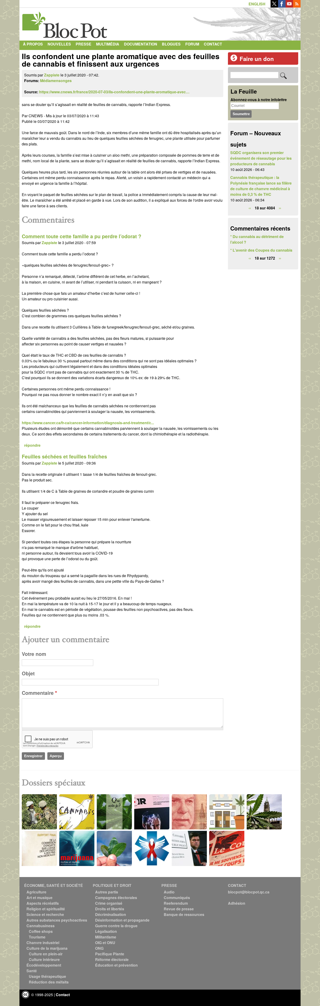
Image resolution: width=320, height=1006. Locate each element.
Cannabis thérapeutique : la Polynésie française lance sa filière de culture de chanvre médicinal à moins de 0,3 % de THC (261, 186)
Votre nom (34, 654)
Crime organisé (108, 903)
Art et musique (39, 897)
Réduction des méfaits (49, 982)
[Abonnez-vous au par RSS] (297, 6)
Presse (83, 44)
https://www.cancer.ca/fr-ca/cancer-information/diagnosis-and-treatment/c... (88, 422)
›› (280, 208)
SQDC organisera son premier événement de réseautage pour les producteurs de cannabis (261, 158)
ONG (99, 948)
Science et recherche (45, 914)
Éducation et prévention (116, 965)
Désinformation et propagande (122, 920)
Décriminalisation (110, 914)
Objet (28, 673)
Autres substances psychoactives (56, 920)
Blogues (171, 44)
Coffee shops (41, 931)
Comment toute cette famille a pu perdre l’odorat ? (81, 236)
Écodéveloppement (43, 965)
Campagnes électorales (116, 897)
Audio (169, 892)
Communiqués (177, 897)
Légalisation (106, 931)
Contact (213, 44)
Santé (31, 970)
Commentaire (39, 692)
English (257, 4)
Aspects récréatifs (42, 903)
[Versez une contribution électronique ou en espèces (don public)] (233, 60)
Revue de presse (179, 908)
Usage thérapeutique (47, 976)
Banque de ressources (184, 914)
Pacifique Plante (109, 954)
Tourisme (37, 937)
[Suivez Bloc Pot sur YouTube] (289, 6)
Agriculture (36, 892)
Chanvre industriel (42, 942)
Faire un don (257, 59)
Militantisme (105, 937)
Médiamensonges (56, 80)
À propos (33, 44)
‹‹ (250, 208)
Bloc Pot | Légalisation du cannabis (65, 23)
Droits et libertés (109, 908)
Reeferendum (176, 903)
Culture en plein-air (46, 954)
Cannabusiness (40, 925)
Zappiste (52, 75)
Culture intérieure (44, 959)
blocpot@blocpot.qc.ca (248, 892)
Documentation (140, 44)
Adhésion (236, 903)
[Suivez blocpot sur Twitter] (274, 6)
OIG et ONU (105, 942)
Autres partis (106, 892)
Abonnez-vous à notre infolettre (259, 99)
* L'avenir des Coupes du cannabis (261, 250)
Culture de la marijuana (46, 948)
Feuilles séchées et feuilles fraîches (64, 456)
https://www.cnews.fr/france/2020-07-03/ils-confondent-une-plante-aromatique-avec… (114, 92)
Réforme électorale (112, 959)
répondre (32, 445)
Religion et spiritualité (45, 908)
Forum (192, 44)
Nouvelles (59, 44)
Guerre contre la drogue (116, 925)
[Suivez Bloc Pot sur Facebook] (282, 6)
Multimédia (107, 44)
